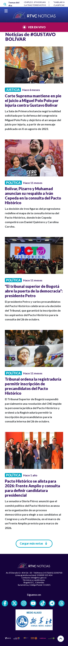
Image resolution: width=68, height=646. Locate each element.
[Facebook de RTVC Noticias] (5, 603)
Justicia (13, 90)
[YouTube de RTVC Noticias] (33, 603)
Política (13, 183)
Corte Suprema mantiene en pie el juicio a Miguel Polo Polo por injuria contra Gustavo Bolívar (33, 101)
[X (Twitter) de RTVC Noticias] (14, 603)
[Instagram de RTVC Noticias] (24, 603)
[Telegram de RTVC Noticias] (52, 603)
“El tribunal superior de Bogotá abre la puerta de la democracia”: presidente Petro (34, 291)
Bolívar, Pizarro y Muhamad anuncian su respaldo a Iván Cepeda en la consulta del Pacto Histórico (33, 195)
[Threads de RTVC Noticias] (61, 603)
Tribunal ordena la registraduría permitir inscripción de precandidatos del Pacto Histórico (33, 386)
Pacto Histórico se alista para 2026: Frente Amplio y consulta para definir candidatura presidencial (32, 488)
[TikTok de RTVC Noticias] (42, 603)
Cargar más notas (31, 543)
